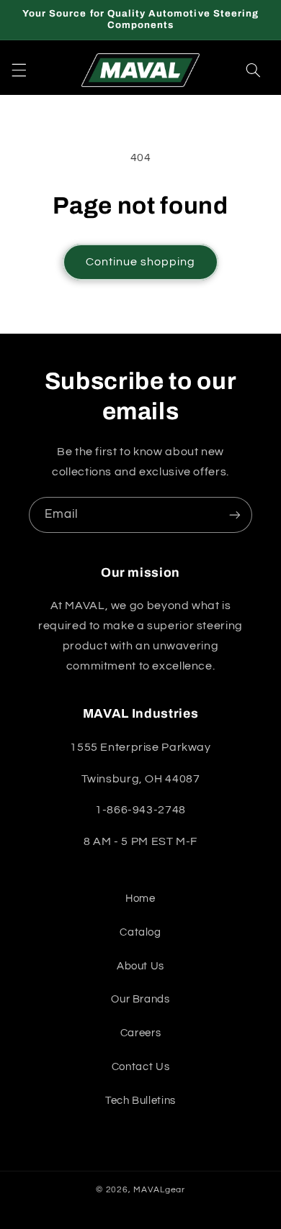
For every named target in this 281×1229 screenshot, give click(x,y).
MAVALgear (159, 1190)
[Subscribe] (234, 514)
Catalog (140, 932)
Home (140, 898)
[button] (18, 69)
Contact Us (140, 1066)
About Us (140, 966)
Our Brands (140, 999)
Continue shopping (141, 262)
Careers (140, 1033)
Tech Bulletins (140, 1100)
